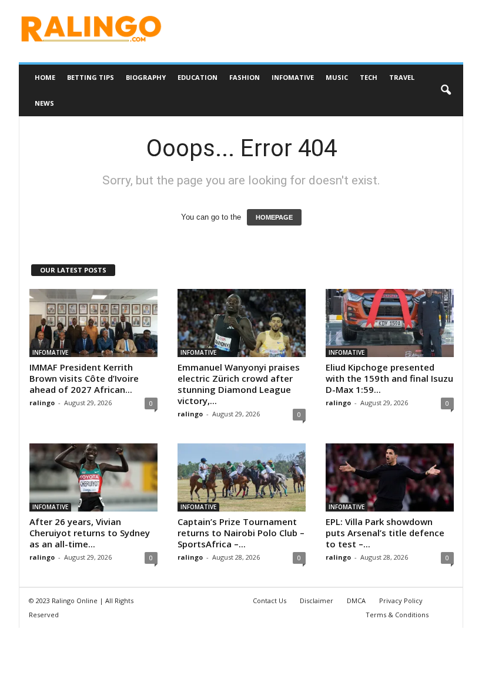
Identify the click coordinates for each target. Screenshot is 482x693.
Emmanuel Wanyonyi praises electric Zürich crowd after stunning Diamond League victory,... (239, 383)
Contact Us (269, 600)
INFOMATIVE (293, 77)
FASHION (244, 77)
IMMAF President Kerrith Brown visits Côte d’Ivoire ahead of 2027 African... (84, 378)
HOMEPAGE (274, 217)
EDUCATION (197, 77)
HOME (45, 77)
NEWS (44, 103)
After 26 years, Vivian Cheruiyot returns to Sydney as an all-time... (89, 533)
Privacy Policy (401, 600)
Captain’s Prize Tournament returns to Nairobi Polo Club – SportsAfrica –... (241, 533)
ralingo (42, 402)
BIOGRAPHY (146, 77)
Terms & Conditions (397, 614)
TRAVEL (401, 77)
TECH (368, 77)
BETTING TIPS (90, 77)
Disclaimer (316, 600)
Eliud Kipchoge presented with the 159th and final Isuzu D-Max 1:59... (389, 378)
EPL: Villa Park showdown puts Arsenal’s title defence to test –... (385, 533)
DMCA (356, 600)
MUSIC (337, 77)
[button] (445, 90)
